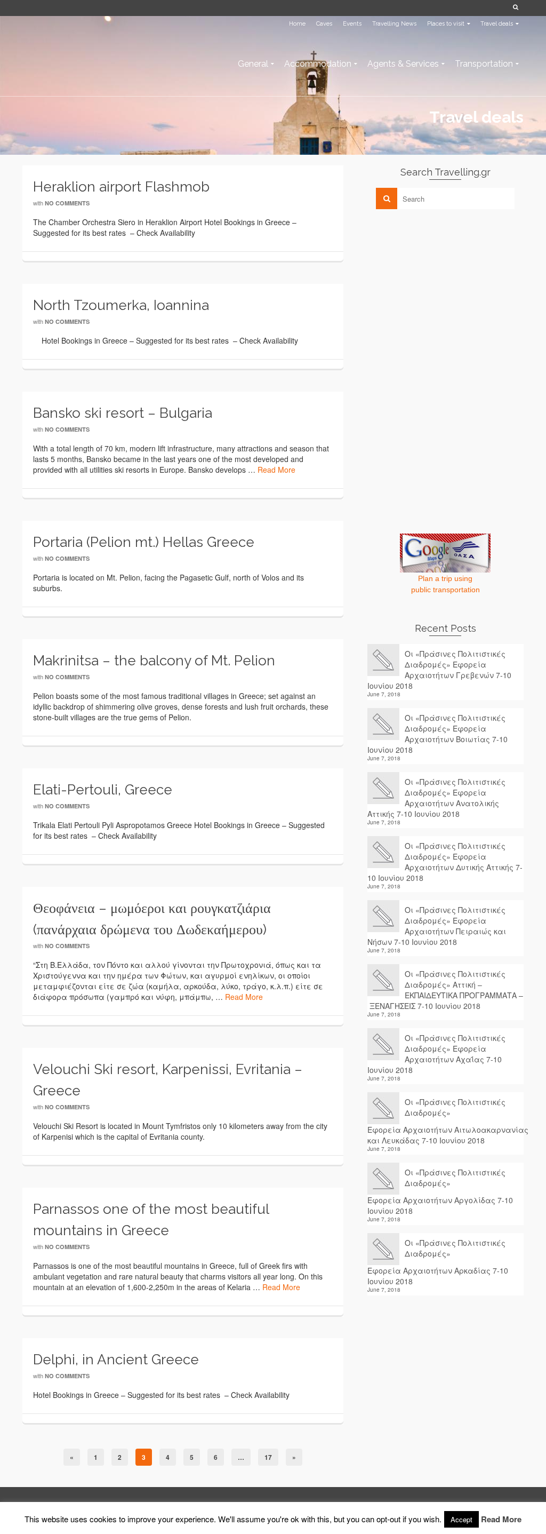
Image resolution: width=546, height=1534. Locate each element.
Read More (276, 469)
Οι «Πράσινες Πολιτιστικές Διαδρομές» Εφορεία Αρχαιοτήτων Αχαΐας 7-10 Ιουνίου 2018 (436, 1053)
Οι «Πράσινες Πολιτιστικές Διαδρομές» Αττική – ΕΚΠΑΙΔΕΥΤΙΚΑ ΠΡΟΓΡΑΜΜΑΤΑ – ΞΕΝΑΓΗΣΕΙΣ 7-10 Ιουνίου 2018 (445, 989)
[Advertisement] (447, 292)
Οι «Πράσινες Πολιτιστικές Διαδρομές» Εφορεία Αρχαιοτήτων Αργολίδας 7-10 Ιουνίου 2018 (440, 1191)
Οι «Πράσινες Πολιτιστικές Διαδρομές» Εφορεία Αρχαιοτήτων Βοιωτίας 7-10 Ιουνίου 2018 (437, 733)
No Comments (67, 203)
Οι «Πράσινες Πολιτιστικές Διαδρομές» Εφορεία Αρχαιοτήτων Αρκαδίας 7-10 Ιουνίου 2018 (437, 1261)
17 (268, 1457)
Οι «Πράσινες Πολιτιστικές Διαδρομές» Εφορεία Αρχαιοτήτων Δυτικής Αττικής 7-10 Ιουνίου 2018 (445, 861)
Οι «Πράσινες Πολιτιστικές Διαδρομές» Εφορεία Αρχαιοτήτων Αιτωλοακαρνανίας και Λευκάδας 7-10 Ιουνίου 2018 (445, 1121)
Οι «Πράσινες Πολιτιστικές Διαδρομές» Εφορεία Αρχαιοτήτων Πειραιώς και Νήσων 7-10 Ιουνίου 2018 (436, 925)
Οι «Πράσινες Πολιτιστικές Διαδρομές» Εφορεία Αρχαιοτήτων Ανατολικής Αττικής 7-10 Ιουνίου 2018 (436, 797)
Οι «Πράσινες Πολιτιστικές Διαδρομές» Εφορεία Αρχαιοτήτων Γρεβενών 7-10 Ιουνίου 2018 (439, 669)
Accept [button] (461, 1519)
